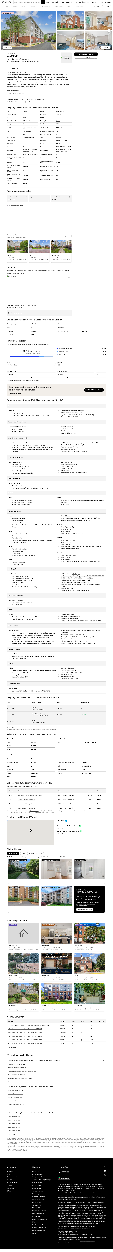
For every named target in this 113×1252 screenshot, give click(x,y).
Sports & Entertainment (39, 1219)
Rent (52, 2)
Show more (11, 1082)
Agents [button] (93, 2)
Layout (40, 853)
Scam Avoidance (68, 1186)
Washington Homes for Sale (16, 1104)
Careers (9, 1185)
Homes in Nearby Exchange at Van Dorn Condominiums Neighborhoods (34, 1060)
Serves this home (68, 795)
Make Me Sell (36, 1188)
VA (15, 270)
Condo (58, 121)
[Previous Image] (9, 246)
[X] (105, 1174)
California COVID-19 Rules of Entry (94, 1188)
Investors (10, 1180)
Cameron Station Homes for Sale (17, 1067)
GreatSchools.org (34, 811)
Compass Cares (37, 1205)
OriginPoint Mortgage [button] (28, 344)
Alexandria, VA (31, 61)
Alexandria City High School (26, 804)
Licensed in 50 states (64, 1243)
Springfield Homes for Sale (15, 1090)
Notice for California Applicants (73, 1188)
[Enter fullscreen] (69, 278)
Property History (46, 6)
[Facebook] (105, 1170)
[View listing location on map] (66, 58)
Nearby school (67, 808)
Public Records (59, 6)
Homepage (10, 270)
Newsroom (10, 1194)
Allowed (33, 331)
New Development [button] (81, 2)
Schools (69, 6)
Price (23, 853)
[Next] (109, 30)
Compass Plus (36, 1202)
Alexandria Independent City (29, 127)
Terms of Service (91, 1184)
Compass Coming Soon (39, 1177)
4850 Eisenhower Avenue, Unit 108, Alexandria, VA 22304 (25, 1036)
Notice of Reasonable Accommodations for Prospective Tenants (75, 1234)
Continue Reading (13, 90)
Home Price (10, 371)
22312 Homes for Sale (14, 1123)
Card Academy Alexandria (26, 808)
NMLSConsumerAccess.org (87, 1241)
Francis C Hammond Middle (26, 799)
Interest (59, 362)
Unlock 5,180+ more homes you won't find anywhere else (88, 898)
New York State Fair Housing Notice (67, 1231)
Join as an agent (12, 1182)
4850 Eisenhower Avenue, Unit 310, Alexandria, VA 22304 (25, 1029)
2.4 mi (99, 804)
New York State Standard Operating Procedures (71, 1233)
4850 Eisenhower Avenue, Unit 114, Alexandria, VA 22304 (25, 1043)
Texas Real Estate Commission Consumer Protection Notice (74, 1228)
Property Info (34, 6)
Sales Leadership (12, 1177)
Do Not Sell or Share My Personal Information (72, 1184)
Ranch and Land (37, 1225)
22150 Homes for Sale (14, 1127)
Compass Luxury (37, 1191)
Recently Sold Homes (38, 1230)
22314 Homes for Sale (14, 1116)
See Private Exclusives (85, 909)
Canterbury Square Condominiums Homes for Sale (22, 1071)
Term (8, 362)
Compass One (36, 1185)
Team (8, 1174)
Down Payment (62, 371)
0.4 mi (99, 795)
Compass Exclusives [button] (65, 2)
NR (10, 808)
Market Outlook (37, 1182)
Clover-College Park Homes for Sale (18, 1074)
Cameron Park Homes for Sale (16, 1064)
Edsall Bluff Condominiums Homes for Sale (20, 1078)
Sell (56, 2)
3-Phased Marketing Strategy (41, 1180)
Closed (25, 111)
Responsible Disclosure (80, 1186)
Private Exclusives (37, 1174)
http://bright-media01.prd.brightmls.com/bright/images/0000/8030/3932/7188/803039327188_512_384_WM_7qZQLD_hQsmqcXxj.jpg (82, 576)
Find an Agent (36, 1194)
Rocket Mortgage (43, 344)
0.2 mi (99, 808)
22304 (38, 61)
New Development (38, 1213)
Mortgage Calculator (38, 1196)
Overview (14, 6)
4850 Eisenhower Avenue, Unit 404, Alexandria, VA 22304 (25, 1039)
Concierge (35, 1171)
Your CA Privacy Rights (67, 1190)
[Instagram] (105, 1166)
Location (23, 6)
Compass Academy (38, 1199)
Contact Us (10, 1188)
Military (34, 1222)
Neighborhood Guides (39, 1211)
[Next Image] (25, 246)
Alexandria (38, 270)
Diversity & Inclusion (38, 1208)
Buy (47, 2)
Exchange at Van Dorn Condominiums (52, 270)
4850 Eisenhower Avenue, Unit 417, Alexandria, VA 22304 (25, 1032)
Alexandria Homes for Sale (15, 1094)
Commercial (36, 1216)
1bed (8, 59)
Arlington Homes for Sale (15, 1097)
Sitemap (34, 1233)
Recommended (13, 853)
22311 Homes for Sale (14, 1120)
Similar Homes (79, 6)
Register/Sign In (106, 2)
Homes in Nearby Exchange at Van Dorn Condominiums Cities (30, 1087)
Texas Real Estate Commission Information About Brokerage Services (76, 1226)
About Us (10, 1171)
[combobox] (27, 2)
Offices (9, 1191)
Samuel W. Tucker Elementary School (29, 795)
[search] (43, 2)
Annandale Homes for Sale (15, 1101)
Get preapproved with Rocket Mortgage (86, 58)
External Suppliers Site (39, 1227)
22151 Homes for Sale (14, 1130)
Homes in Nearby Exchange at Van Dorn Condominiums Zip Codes (32, 1113)
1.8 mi (99, 799)
